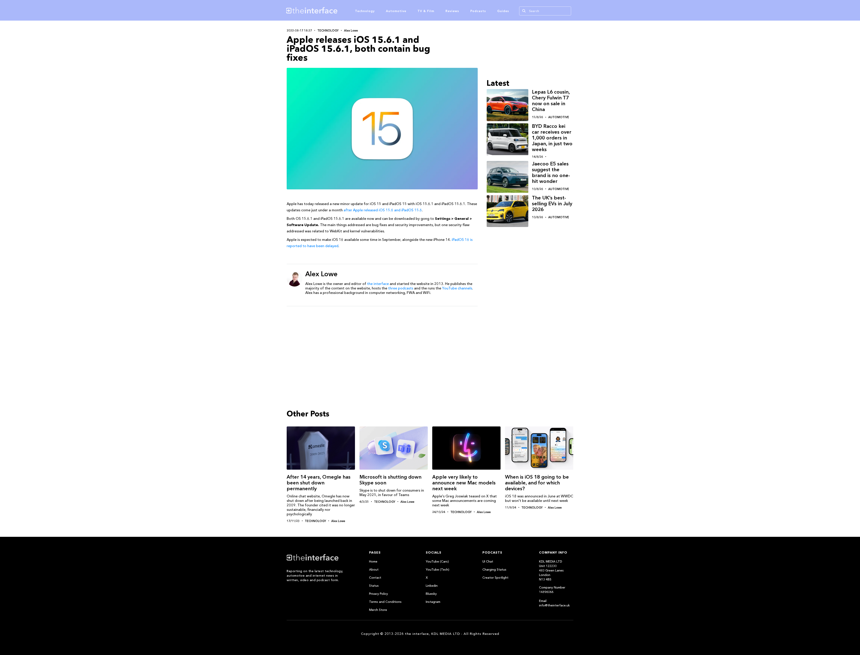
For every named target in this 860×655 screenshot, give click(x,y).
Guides (503, 11)
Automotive (396, 11)
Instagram (433, 602)
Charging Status (494, 569)
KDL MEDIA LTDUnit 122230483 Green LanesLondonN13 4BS (551, 570)
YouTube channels (457, 288)
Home (373, 561)
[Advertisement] (382, 344)
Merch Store (378, 610)
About (373, 569)
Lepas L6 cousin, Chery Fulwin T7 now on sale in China (551, 100)
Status (374, 586)
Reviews (452, 11)
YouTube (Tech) (437, 569)
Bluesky (431, 594)
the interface (378, 283)
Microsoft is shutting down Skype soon (390, 480)
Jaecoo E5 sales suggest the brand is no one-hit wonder (551, 172)
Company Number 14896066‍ (552, 589)
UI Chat (487, 561)
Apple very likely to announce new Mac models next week (464, 483)
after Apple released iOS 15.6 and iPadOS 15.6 (383, 210)
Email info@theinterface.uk (554, 603)
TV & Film (425, 11)
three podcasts (400, 288)
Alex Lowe (351, 30)
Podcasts (478, 11)
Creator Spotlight (495, 578)
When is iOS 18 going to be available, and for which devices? (537, 483)
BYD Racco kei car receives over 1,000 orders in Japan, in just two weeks (552, 137)
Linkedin (432, 586)
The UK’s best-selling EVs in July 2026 (552, 204)
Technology (365, 11)
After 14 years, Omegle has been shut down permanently (318, 483)
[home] (333, 10)
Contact (375, 578)
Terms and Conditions (385, 602)
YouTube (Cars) (437, 561)
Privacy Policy (378, 594)
